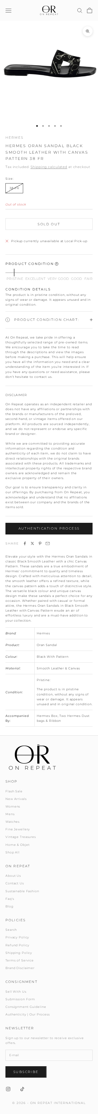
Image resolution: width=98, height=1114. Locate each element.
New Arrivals (16, 799)
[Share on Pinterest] (40, 543)
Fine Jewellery (17, 829)
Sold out (49, 224)
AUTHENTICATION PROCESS (49, 528)
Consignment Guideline (25, 1007)
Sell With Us (15, 991)
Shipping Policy (18, 953)
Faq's (9, 899)
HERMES (14, 137)
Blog (9, 906)
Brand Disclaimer (20, 968)
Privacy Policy (17, 937)
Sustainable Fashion (22, 891)
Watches (12, 822)
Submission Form (20, 999)
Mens (10, 814)
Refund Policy (17, 945)
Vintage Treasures (20, 837)
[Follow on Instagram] (8, 1089)
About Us (13, 876)
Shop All (12, 852)
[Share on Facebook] (25, 543)
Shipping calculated (48, 167)
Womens (12, 806)
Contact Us (14, 883)
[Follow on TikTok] (22, 1089)
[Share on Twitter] (32, 543)
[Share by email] (47, 543)
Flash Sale (14, 791)
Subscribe (26, 1072)
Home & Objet (17, 845)
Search (11, 930)
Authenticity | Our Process (27, 1014)
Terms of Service (19, 960)
